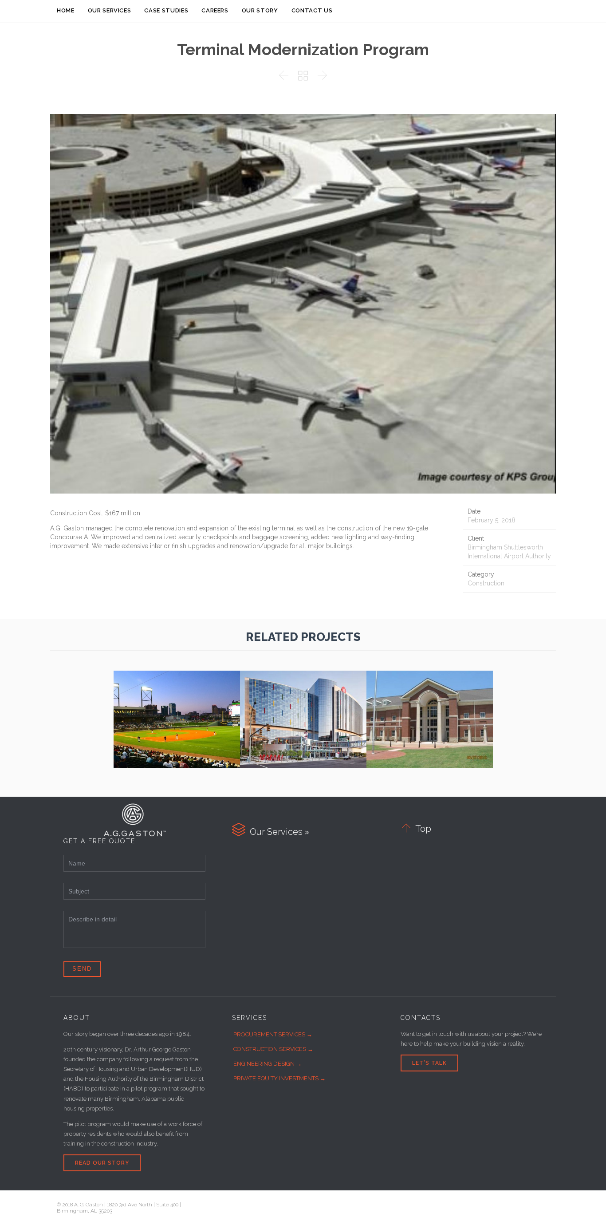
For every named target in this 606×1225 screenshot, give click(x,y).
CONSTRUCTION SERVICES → (273, 1049)
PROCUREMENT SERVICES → (272, 1034)
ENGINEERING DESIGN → (267, 1063)
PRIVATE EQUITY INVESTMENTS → (279, 1078)
